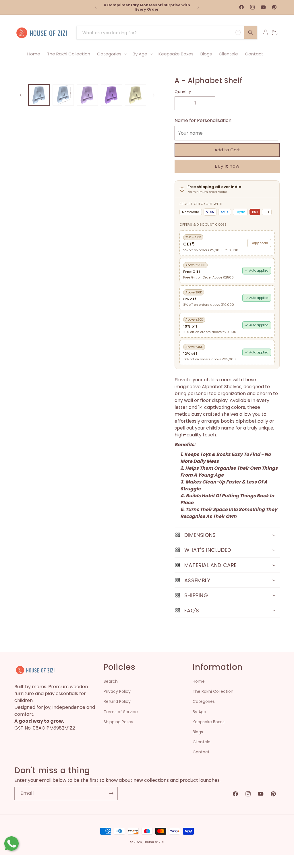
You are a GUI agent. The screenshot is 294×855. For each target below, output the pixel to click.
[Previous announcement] (96, 7)
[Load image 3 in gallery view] (87, 95)
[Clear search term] (238, 32)
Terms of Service (121, 712)
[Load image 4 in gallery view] (111, 95)
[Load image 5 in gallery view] (135, 95)
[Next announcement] (198, 7)
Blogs (198, 732)
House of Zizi (154, 841)
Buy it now (227, 166)
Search (111, 681)
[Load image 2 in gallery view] (63, 95)
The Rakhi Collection (213, 691)
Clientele (201, 742)
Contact (201, 752)
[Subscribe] (111, 793)
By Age (199, 712)
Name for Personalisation (203, 120)
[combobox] (167, 32)
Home (199, 681)
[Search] (250, 32)
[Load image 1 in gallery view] (39, 95)
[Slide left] (20, 95)
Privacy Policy (117, 691)
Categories (204, 701)
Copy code (259, 243)
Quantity (183, 91)
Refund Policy (117, 701)
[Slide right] (154, 95)
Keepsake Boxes (209, 722)
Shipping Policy (118, 722)
